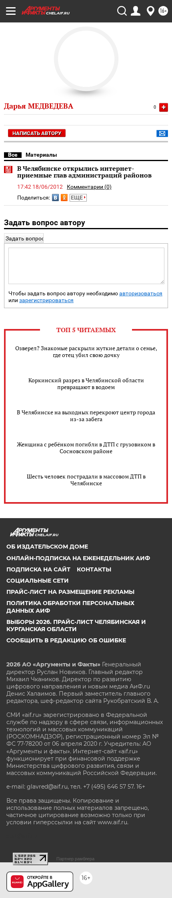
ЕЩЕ (77, 197)
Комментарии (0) (89, 187)
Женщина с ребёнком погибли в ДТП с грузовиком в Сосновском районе (86, 447)
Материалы (41, 154)
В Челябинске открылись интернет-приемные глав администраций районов (84, 172)
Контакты (94, 569)
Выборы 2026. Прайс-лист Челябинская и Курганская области (76, 625)
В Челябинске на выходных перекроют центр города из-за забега (86, 415)
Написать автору (36, 133)
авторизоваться (140, 293)
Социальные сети (37, 580)
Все (13, 154)
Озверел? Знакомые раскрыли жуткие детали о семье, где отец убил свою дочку (86, 351)
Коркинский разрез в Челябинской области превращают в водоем (86, 383)
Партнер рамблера (75, 858)
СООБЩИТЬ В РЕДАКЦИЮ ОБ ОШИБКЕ (66, 640)
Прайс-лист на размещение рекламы (70, 591)
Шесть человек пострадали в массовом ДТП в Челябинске (86, 479)
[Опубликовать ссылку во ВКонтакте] (55, 197)
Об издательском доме (47, 546)
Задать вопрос (25, 238)
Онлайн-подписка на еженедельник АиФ (78, 558)
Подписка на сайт (38, 569)
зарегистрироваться (46, 300)
